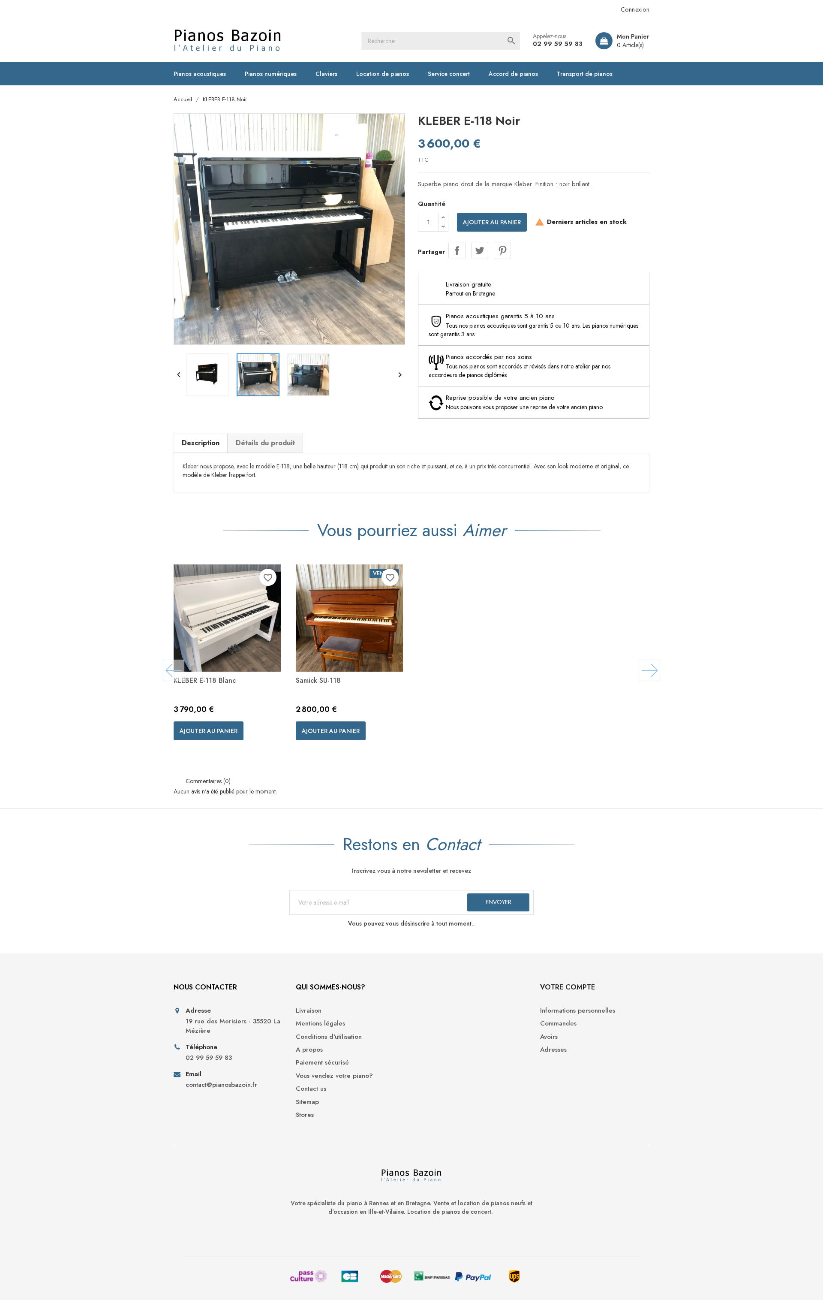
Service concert (449, 73)
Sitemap (307, 1102)
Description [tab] (200, 443)
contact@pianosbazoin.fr (221, 1084)
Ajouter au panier (492, 222)
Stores (305, 1114)
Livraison (308, 1010)
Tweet (479, 250)
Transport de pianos (585, 73)
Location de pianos (382, 73)
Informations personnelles (577, 1010)
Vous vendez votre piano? (334, 1075)
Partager (457, 250)
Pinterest (502, 250)
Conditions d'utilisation (329, 1036)
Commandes (558, 1023)
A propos (309, 1049)
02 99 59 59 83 (558, 44)
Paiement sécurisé (322, 1062)
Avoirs (549, 1036)
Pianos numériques (271, 73)
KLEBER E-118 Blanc (205, 680)
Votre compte (567, 987)
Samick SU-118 (318, 680)
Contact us (311, 1088)
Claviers (326, 73)
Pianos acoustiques (200, 73)
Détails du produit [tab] (265, 443)
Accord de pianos (513, 73)
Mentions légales (320, 1023)
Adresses (553, 1049)
